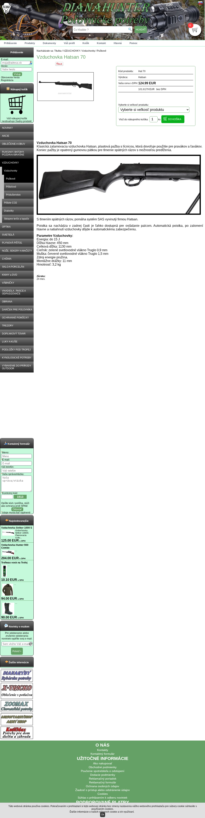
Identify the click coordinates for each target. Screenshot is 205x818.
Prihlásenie (10, 43)
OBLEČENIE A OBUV (13, 144)
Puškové (10, 178)
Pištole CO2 (10, 202)
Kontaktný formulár (102, 753)
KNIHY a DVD (9, 274)
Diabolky (9, 210)
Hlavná (118, 43)
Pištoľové (11, 186)
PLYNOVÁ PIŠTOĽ (12, 242)
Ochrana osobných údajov (102, 786)
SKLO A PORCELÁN (13, 266)
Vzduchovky (10, 170)
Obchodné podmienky (103, 767)
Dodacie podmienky (102, 774)
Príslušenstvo (13, 194)
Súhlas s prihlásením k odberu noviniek (102, 797)
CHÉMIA (6, 258)
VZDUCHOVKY (10, 162)
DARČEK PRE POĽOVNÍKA (17, 309)
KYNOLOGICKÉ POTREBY (16, 357)
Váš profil (69, 43)
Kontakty (102, 750)
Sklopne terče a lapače (16, 218)
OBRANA (7, 301)
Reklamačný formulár (102, 782)
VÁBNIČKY (8, 282)
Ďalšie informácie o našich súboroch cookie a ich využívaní (102, 811)
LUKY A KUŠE (9, 341)
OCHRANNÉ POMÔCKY (15, 317)
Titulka (57, 50)
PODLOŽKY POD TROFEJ (16, 349)
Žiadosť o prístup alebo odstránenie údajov (102, 790)
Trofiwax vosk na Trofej (14, 562)
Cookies (102, 793)
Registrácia (7, 80)
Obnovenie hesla (10, 77)
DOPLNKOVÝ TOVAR (14, 333)
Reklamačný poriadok (102, 778)
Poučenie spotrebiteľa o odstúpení (102, 771)
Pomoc (134, 43)
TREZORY (7, 325)
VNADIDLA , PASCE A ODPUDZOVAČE (14, 292)
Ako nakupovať (102, 763)
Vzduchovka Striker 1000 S (16, 527)
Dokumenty (49, 43)
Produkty (30, 43)
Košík (85, 43)
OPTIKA (6, 226)
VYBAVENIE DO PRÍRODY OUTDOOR (16, 367)
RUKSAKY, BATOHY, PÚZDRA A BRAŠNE (13, 153)
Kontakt (101, 43)
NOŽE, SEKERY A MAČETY (17, 250)
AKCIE (5, 135)
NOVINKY (7, 127)
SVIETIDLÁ (8, 234)
